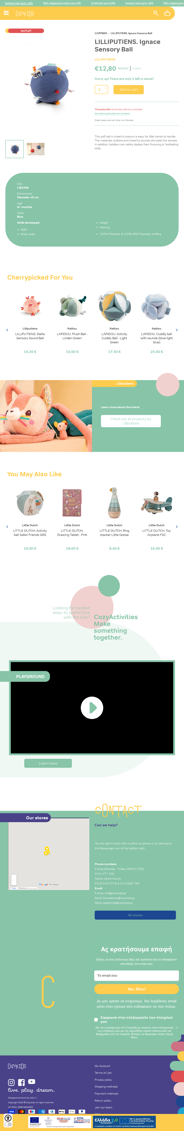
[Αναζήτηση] (156, 14)
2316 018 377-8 (106, 883)
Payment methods (106, 1093)
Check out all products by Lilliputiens (131, 421)
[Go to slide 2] (35, 149)
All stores (135, 915)
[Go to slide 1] (14, 149)
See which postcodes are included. (112, 113)
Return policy (103, 1100)
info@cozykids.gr (115, 893)
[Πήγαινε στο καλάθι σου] (167, 14)
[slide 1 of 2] (47, 84)
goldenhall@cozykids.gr (118, 903)
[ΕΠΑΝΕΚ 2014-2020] (59, 1122)
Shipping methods (106, 1086)
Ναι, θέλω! (137, 989)
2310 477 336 (104, 873)
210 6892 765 (129, 883)
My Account (102, 1066)
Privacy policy (103, 1079)
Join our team (103, 1107)
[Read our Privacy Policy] (177, 1027)
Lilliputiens (105, 59)
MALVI (33, 1097)
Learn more (48, 763)
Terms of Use (103, 1072)
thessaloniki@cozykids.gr (119, 898)
